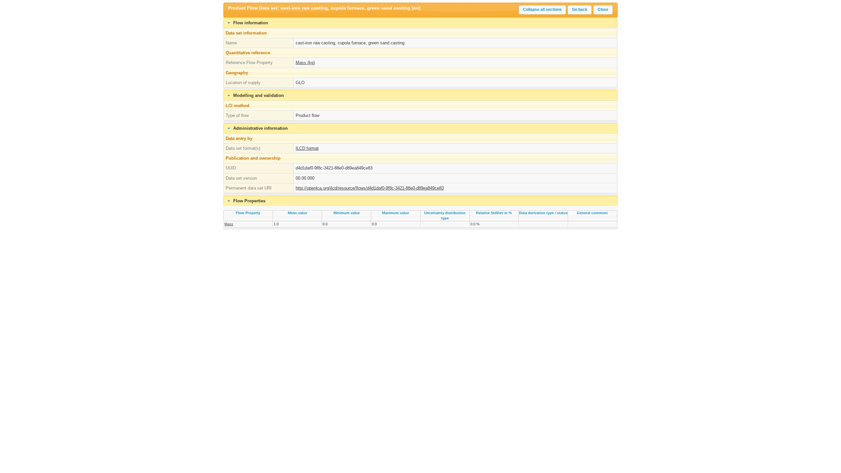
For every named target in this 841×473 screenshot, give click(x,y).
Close (603, 9)
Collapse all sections (542, 9)
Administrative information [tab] (260, 128)
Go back (579, 9)
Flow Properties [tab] (249, 200)
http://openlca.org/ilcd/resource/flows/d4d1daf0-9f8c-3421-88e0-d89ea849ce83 (370, 188)
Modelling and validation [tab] (258, 95)
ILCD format (307, 148)
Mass (228, 224)
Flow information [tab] (250, 22)
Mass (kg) (305, 62)
